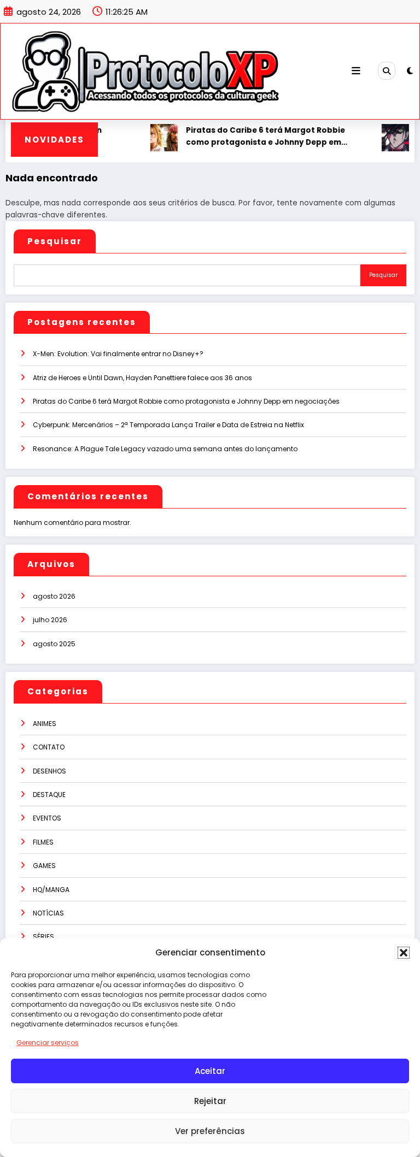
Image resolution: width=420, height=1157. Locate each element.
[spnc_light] (410, 70)
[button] (403, 952)
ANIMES (44, 723)
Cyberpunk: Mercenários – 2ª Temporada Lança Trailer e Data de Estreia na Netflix (168, 424)
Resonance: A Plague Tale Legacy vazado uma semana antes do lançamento (165, 448)
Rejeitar (210, 1101)
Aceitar (210, 1071)
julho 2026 (50, 619)
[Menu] (356, 71)
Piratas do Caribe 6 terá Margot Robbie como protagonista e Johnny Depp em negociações (255, 136)
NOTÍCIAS (48, 913)
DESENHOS (49, 771)
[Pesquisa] (386, 70)
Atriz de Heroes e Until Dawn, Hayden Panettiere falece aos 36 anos (142, 377)
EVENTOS (47, 818)
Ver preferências (210, 1131)
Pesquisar (54, 241)
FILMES (43, 842)
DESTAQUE (49, 794)
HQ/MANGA (51, 889)
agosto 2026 (54, 596)
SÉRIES (43, 936)
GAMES (44, 865)
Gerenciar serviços (47, 1042)
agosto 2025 (54, 643)
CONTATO (49, 747)
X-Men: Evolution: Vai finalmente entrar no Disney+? (118, 353)
